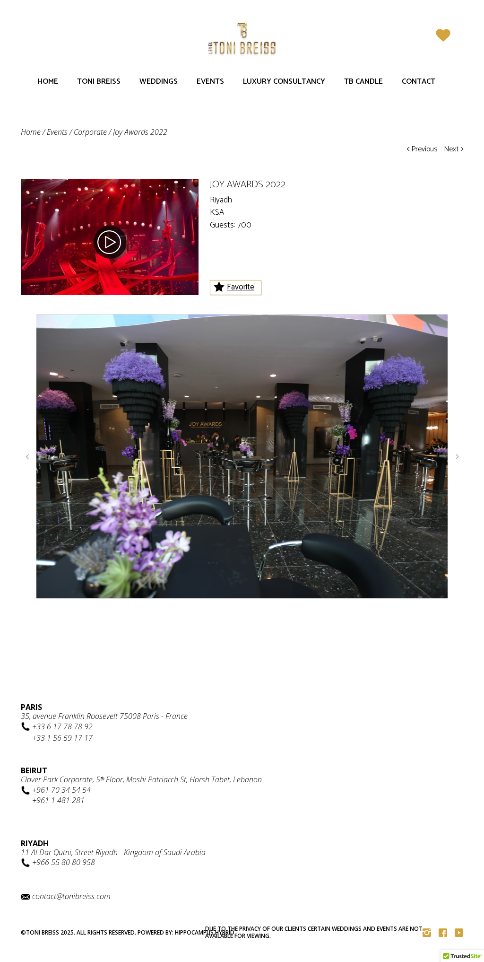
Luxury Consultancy (284, 81)
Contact (418, 81)
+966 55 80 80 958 (63, 862)
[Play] (110, 242)
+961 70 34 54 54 (61, 790)
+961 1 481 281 (58, 800)
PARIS (31, 707)
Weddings (158, 81)
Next (453, 149)
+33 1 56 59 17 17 (62, 738)
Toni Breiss (99, 81)
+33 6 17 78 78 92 (62, 726)
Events (210, 81)
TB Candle (363, 81)
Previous (421, 149)
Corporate (90, 132)
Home (48, 81)
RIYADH (35, 843)
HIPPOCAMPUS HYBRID (204, 932)
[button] (27, 456)
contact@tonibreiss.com (71, 896)
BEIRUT (34, 770)
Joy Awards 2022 (140, 132)
